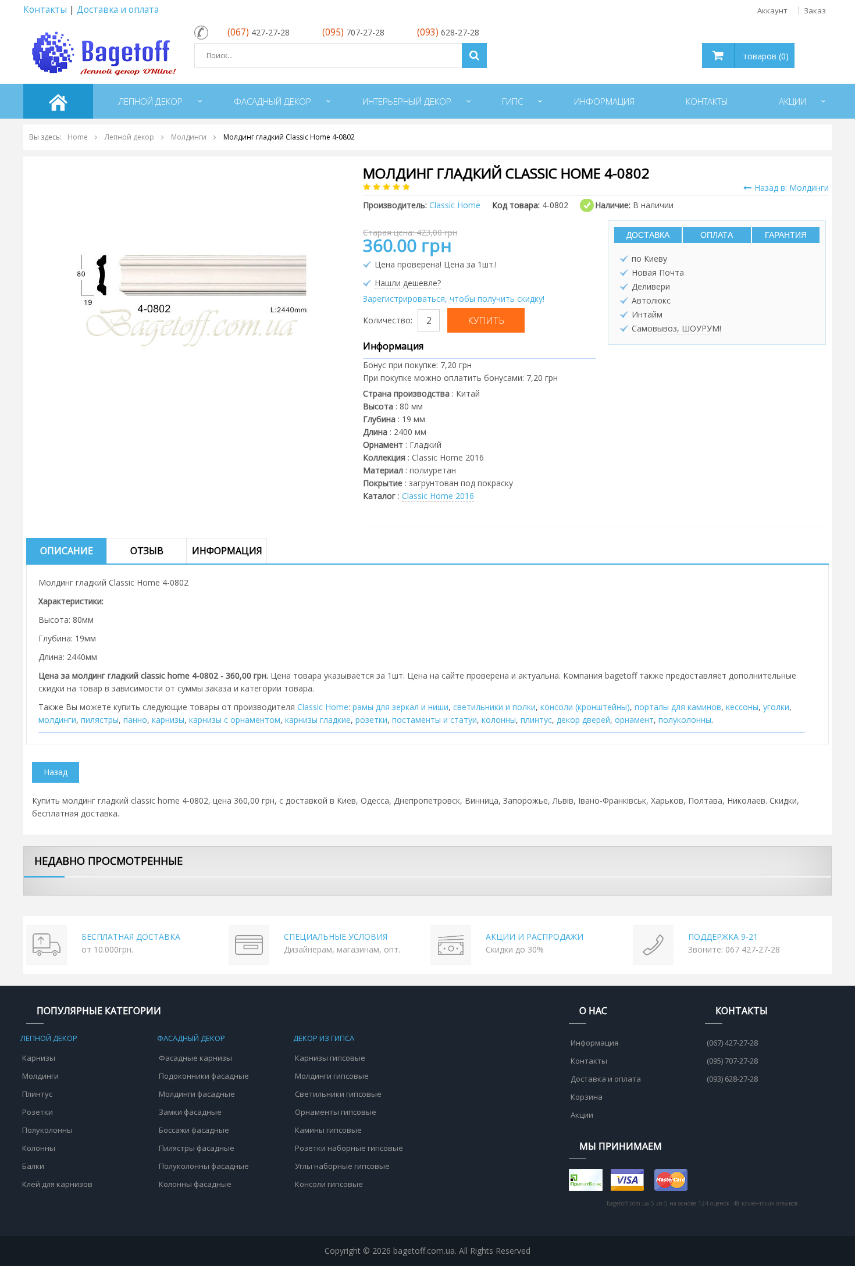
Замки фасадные (190, 1112)
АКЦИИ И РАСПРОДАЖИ (534, 936)
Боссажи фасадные (194, 1130)
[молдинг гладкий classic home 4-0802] (192, 280)
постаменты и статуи (434, 719)
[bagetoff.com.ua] (101, 51)
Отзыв (146, 550)
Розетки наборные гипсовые (349, 1148)
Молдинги (40, 1076)
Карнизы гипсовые (330, 1058)
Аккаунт (772, 10)
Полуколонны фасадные (204, 1166)
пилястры (100, 719)
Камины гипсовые (328, 1130)
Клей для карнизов (57, 1184)
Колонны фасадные (195, 1184)
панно (135, 719)
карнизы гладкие (318, 719)
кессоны (742, 706)
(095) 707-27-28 (732, 1060)
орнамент (634, 719)
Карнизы (38, 1058)
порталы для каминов (678, 706)
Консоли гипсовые (329, 1184)
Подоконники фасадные (204, 1076)
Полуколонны (47, 1130)
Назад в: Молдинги (791, 187)
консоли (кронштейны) (585, 706)
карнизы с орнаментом (234, 719)
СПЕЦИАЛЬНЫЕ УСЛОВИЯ (335, 936)
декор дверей (583, 719)
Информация (227, 550)
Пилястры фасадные (196, 1148)
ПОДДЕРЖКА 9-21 (723, 936)
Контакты (45, 9)
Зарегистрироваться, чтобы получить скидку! (453, 298)
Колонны (38, 1148)
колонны (499, 719)
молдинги (57, 719)
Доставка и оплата (118, 9)
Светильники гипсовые (338, 1094)
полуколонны (684, 719)
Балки (33, 1166)
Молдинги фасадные (197, 1094)
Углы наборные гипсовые (342, 1166)
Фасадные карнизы (195, 1058)
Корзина (587, 1097)
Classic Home (322, 706)
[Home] (58, 101)
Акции (582, 1115)
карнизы (168, 719)
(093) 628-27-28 (732, 1079)
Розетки (37, 1112)
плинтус (536, 719)
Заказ (815, 10)
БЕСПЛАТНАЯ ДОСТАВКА (130, 936)
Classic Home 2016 (438, 495)
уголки (776, 706)
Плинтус (37, 1094)
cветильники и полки (494, 706)
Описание (66, 550)
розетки (371, 719)
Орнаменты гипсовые (335, 1112)
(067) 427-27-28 (732, 1042)
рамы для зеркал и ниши (400, 706)
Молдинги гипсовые (332, 1076)
